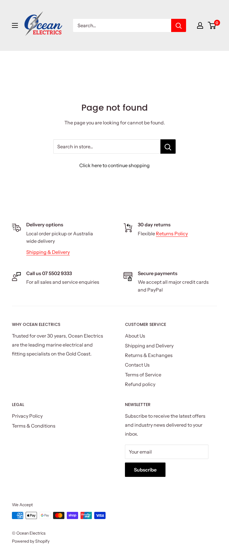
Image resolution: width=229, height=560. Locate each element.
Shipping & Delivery (48, 252)
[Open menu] (15, 25)
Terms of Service (143, 375)
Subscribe (145, 470)
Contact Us (137, 365)
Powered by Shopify (30, 541)
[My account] (200, 25)
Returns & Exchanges (149, 355)
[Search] (178, 25)
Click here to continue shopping (114, 165)
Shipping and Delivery (149, 346)
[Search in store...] (168, 146)
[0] (212, 25)
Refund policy (140, 384)
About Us (135, 336)
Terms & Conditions (33, 426)
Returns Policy (172, 233)
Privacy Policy (27, 416)
